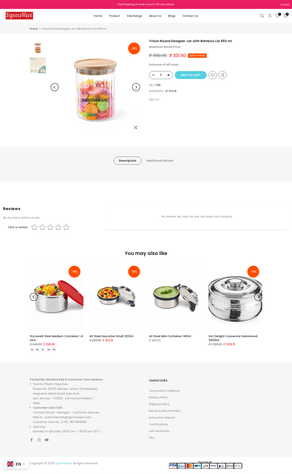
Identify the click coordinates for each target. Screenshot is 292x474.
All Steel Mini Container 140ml (170, 336)
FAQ (152, 438)
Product (114, 16)
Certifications (158, 424)
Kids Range (134, 16)
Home (98, 16)
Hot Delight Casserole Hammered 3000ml (233, 338)
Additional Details (160, 161)
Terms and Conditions (164, 391)
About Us (155, 16)
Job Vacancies (159, 431)
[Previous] (55, 87)
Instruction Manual (162, 418)
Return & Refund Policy (165, 411)
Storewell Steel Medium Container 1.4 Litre (56, 338)
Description (127, 161)
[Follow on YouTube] (46, 439)
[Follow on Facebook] (31, 439)
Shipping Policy (159, 404)
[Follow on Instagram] (39, 439)
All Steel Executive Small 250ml (111, 336)
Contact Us (190, 16)
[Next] (136, 87)
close (8, 4)
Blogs (171, 16)
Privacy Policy (158, 397)
